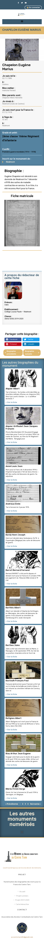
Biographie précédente (11, 352)
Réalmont (10, 162)
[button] (22, 21)
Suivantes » (35, 804)
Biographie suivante (29, 352)
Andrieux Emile (13, 504)
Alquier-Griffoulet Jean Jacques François (22, 427)
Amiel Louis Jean (14, 466)
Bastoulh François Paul (17, 680)
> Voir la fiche (11, 402)
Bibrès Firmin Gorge (15, 789)
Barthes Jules (13, 645)
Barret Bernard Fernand (18, 570)
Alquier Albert (13, 388)
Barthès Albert (13, 607)
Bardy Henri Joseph (15, 535)
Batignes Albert (13, 718)
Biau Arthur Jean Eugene (18, 753)
